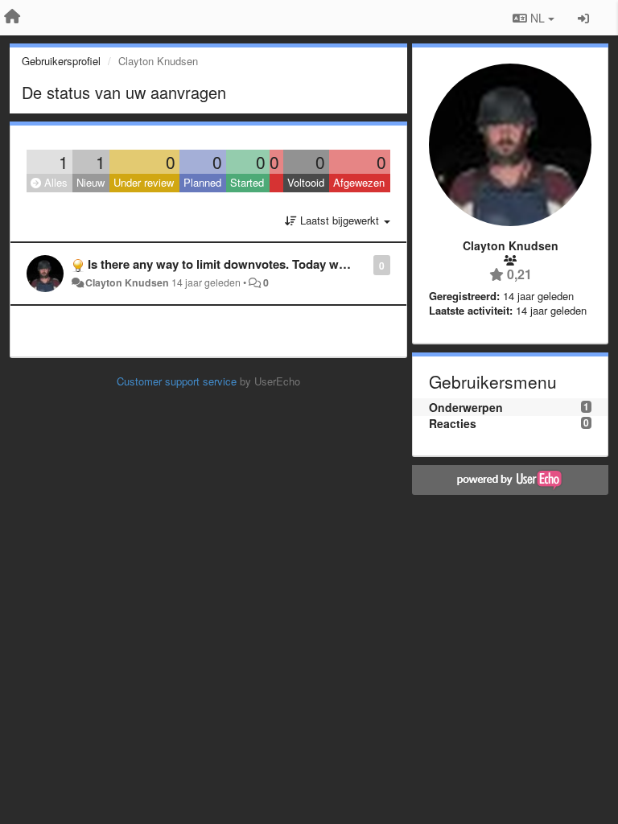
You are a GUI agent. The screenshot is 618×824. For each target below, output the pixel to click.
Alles (54, 182)
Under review (143, 182)
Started (247, 182)
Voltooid (305, 182)
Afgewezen (359, 182)
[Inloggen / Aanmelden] (583, 17)
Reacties (452, 423)
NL (537, 18)
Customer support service (177, 381)
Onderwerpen (466, 407)
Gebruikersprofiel (61, 60)
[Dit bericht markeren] (364, 264)
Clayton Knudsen (127, 282)
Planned (202, 182)
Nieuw (90, 182)
